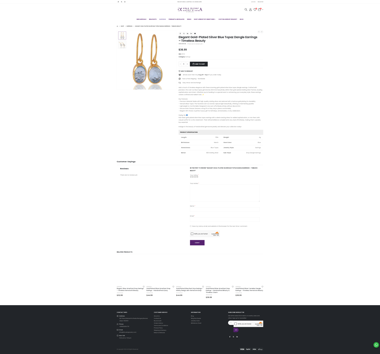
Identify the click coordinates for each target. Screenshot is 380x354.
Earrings (162, 19)
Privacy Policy (158, 328)
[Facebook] (118, 1)
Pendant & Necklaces (176, 19)
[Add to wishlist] (143, 286)
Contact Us (157, 318)
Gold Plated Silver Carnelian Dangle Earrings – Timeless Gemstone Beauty (249, 289)
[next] (261, 31)
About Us (157, 316)
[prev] (258, 31)
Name (192, 206)
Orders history (158, 323)
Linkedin (237, 336)
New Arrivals (141, 19)
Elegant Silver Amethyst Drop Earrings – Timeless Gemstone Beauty (130, 289)
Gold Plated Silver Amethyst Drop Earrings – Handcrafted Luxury (158, 289)
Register (260, 2)
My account (157, 321)
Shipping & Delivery (160, 330)
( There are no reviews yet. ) (195, 44)
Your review (194, 183)
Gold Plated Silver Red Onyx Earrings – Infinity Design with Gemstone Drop (189, 289)
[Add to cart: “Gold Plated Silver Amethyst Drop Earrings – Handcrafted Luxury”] (171, 260)
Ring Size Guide (196, 318)
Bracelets (153, 19)
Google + (191, 33)
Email (195, 33)
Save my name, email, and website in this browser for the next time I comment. (219, 226)
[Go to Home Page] (117, 26)
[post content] (130, 270)
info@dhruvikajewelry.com (127, 332)
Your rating (194, 175)
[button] (245, 9)
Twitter (183, 33)
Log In (253, 2)
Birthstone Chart (196, 323)
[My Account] (250, 9)
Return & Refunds (159, 333)
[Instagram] (124, 1)
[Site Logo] (190, 10)
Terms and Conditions (161, 325)
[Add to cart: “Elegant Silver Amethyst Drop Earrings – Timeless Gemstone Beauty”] (141, 260)
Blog (242, 19)
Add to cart (200, 64)
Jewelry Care (195, 321)
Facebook (180, 33)
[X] (121, 1)
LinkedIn (187, 33)
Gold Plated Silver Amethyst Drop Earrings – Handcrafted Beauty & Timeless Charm (218, 290)
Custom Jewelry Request (227, 19)
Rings (189, 19)
